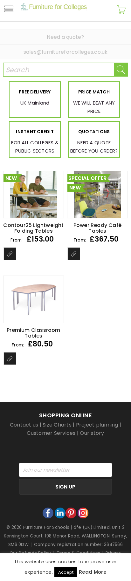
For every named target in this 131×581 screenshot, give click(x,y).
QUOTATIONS (94, 131)
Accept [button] (66, 572)
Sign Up (65, 486)
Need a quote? (65, 37)
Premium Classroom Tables (33, 332)
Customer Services (51, 433)
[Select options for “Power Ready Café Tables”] (73, 253)
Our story (92, 433)
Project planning (97, 424)
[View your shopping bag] (121, 10)
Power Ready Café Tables (97, 228)
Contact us (24, 424)
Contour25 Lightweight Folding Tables (33, 228)
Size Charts (57, 424)
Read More (93, 572)
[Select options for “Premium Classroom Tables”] (9, 358)
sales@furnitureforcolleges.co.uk (66, 52)
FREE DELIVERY (35, 92)
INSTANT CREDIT (35, 131)
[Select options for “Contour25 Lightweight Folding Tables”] (9, 253)
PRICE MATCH (94, 92)
